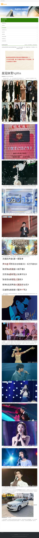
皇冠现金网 (20, 536)
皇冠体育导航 (14, 536)
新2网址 (26, 536)
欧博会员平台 (4, 23)
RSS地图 (24, 534)
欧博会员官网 (4, 36)
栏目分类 (3, 21)
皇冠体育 (17, 536)
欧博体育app (4, 38)
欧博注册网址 (30, 44)
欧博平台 (3, 25)
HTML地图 (27, 534)
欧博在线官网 (4, 27)
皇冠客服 (23, 536)
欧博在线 (3, 34)
